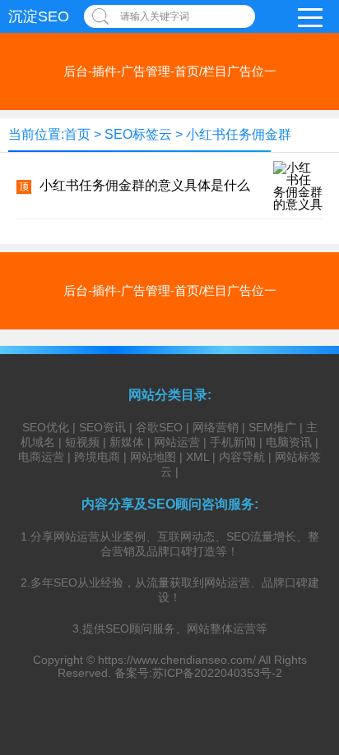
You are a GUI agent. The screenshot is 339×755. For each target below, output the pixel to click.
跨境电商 (97, 456)
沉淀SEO (38, 16)
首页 (77, 134)
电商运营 (41, 456)
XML (197, 456)
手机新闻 (233, 442)
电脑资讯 (289, 442)
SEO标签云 (138, 134)
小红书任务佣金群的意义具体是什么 (144, 185)
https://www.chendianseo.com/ (177, 659)
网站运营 (177, 442)
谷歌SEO (159, 427)
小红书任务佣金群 (238, 134)
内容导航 (242, 456)
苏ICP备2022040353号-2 (217, 672)
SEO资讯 (102, 427)
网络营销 (216, 427)
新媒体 (126, 442)
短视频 (82, 442)
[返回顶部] (305, 662)
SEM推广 (272, 427)
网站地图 (153, 456)
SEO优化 (45, 427)
